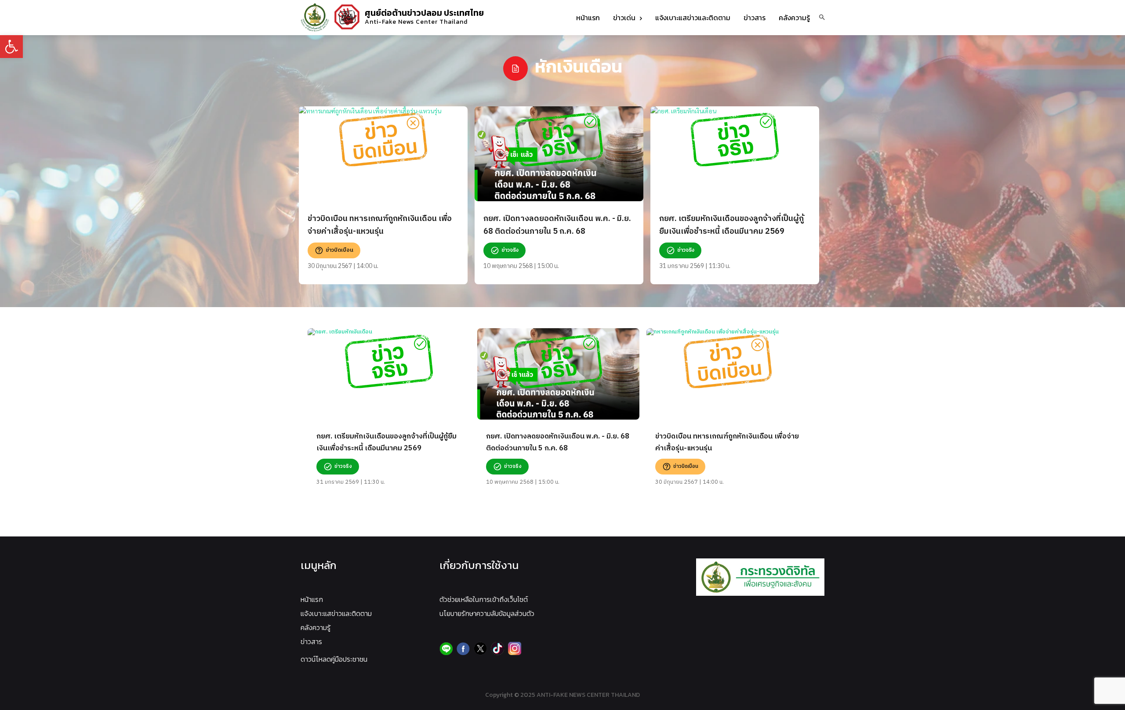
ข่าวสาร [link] (311, 641)
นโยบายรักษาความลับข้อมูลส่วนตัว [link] (486, 613)
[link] (11, 46)
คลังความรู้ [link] (315, 627)
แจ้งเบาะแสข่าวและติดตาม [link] (336, 613)
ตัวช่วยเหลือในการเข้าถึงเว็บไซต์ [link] (483, 599)
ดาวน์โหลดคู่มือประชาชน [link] (334, 659)
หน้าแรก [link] (312, 599)
